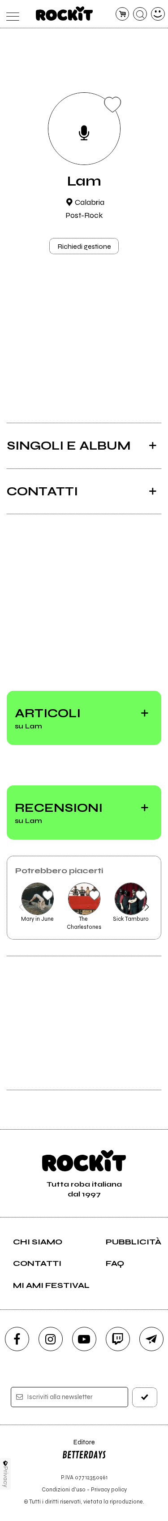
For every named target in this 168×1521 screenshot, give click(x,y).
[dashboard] (158, 14)
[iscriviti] (144, 1397)
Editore (78, 1446)
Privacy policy (109, 1489)
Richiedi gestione (84, 246)
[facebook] (17, 1339)
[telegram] (151, 1339)
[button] (21, 907)
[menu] (10, 14)
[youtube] (84, 1339)
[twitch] (118, 1339)
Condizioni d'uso (64, 1489)
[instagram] (51, 1339)
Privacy (5, 1476)
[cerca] (140, 14)
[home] (64, 13)
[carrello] (122, 14)
